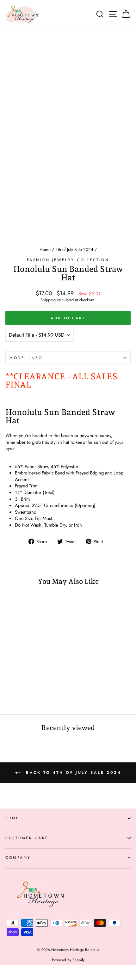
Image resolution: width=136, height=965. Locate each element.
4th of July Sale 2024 (74, 249)
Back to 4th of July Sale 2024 (72, 772)
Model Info (25, 357)
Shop (12, 818)
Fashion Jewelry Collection (68, 259)
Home (45, 249)
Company (18, 857)
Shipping (48, 300)
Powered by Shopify (68, 960)
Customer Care (26, 837)
